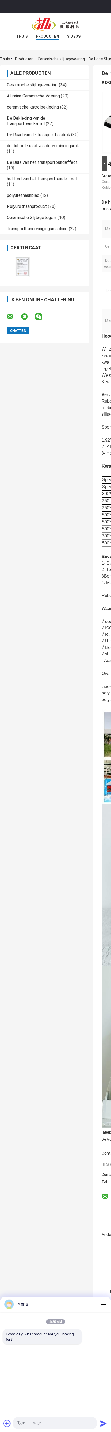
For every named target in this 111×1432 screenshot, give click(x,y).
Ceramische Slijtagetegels (32, 217)
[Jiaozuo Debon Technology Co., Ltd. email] (13, 317)
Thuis (22, 36)
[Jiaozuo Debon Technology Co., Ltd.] (55, 24)
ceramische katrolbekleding (33, 107)
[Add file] (7, 1423)
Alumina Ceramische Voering (33, 96)
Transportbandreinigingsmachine (37, 228)
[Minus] (103, 1304)
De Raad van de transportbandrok (38, 134)
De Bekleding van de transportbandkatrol (26, 121)
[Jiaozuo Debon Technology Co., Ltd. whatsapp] (27, 317)
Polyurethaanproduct (27, 206)
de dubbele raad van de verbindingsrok (43, 145)
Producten (47, 36)
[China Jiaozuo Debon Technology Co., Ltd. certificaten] (22, 267)
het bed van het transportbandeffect (42, 178)
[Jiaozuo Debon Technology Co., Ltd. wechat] (42, 317)
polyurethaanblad (23, 195)
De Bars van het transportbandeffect (42, 162)
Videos (74, 36)
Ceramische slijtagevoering (61, 59)
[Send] (103, 1423)
